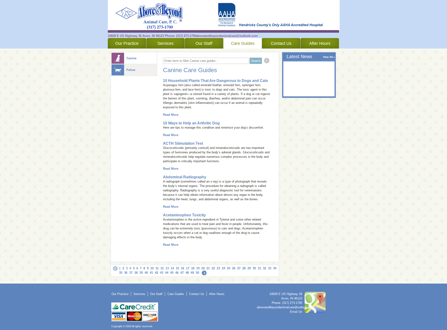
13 (167, 268)
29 (249, 268)
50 (197, 272)
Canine (131, 58)
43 (161, 272)
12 (162, 268)
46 (177, 272)
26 (233, 268)
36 (125, 272)
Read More (170, 114)
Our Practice (127, 43)
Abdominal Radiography (184, 177)
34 (274, 268)
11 (157, 268)
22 (213, 268)
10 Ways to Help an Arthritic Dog (191, 123)
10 (152, 268)
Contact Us (281, 43)
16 (182, 268)
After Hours (319, 43)
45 (171, 272)
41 (151, 272)
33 (269, 268)
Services (165, 43)
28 (244, 268)
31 (259, 268)
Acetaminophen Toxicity (184, 215)
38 (136, 272)
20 (203, 268)
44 (166, 272)
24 (223, 268)
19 (198, 268)
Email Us (296, 311)
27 (238, 268)
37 (130, 272)
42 (156, 272)
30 (254, 268)
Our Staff (204, 43)
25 (228, 268)
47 (182, 272)
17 (187, 268)
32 (264, 268)
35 (120, 272)
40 (146, 272)
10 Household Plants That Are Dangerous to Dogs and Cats (215, 81)
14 (172, 268)
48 (187, 272)
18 (192, 268)
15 (177, 268)
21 (208, 268)
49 (192, 272)
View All (328, 57)
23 (218, 268)
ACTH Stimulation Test (183, 143)
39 (141, 272)
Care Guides (242, 43)
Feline (130, 70)
